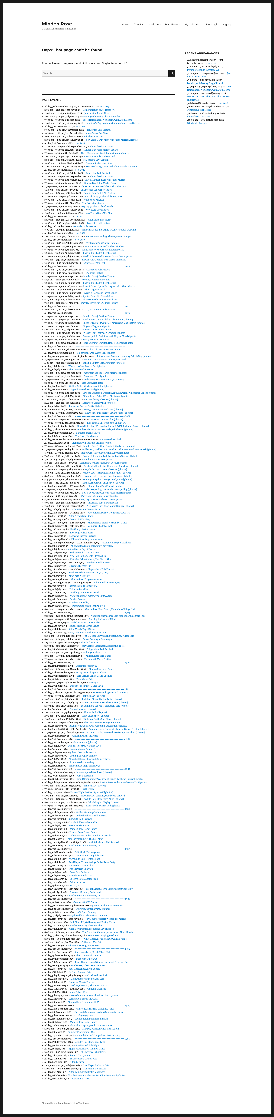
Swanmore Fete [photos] (96, 376)
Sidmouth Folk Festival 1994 (83, 586)
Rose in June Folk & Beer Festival (99, 253)
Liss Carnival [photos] (93, 383)
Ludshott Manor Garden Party (85, 509)
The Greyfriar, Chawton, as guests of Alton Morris (107, 932)
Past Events (172, 24)
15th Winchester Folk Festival (104, 842)
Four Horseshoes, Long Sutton (84, 969)
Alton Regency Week (95, 289)
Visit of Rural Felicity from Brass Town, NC (109, 512)
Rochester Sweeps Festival (82, 536)
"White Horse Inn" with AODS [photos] (104, 799)
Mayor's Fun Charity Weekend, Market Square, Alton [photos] (113, 732)
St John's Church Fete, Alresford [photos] (106, 469)
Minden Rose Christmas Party (90, 1042)
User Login (212, 24)
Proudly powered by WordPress (73, 1103)
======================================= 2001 (102, 416)
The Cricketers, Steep (93, 203)
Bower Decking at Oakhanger (97, 639)
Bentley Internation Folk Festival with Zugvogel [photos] (111, 456)
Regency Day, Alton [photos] (97, 326)
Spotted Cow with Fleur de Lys (98, 296)
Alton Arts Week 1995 (80, 576)
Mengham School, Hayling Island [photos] (105, 373)
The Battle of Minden (147, 24)
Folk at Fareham (85, 775)
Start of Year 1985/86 (87, 959)
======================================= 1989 (102, 769)
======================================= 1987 (102, 849)
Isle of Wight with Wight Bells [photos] (96, 353)
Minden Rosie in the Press (85, 735)
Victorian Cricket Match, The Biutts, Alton (91, 559)
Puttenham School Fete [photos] (98, 459)
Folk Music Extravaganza (87, 852)
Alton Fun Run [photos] (85, 742)
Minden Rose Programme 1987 (84, 895)
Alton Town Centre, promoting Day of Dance (91, 929)
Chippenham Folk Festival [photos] (86, 389)
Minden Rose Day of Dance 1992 (86, 686)
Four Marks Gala (84, 679)
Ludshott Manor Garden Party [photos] (102, 699)
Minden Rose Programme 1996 (87, 539)
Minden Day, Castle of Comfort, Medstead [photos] (109, 446)
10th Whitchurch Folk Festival (91, 815)
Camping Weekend (96, 988)
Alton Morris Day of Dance (81, 549)
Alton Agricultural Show (81, 516)
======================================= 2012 (102, 313)
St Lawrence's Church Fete (83, 1058)
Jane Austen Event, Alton (97, 113)
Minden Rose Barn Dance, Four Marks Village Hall (110, 609)
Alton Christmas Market (100, 219)
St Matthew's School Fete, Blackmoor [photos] (106, 396)
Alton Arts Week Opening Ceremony (102, 722)
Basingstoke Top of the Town (83, 998)
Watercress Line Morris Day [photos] (87, 366)
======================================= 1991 (102, 689)
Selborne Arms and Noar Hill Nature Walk (90, 835)
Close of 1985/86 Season (85, 902)
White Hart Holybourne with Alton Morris (103, 249)
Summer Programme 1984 (81, 1032)
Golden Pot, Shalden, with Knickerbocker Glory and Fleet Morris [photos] (119, 449)
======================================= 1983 (102, 1038)
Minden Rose (57, 23)
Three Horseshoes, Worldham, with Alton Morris (107, 120)
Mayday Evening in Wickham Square (99, 303)
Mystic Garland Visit (79, 825)
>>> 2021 (80, 216)
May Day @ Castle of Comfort (95, 339)
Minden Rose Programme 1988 (84, 845)
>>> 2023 (80, 143)
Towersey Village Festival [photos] (110, 692)
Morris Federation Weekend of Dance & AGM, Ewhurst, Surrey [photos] (113, 426)
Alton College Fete (78, 992)
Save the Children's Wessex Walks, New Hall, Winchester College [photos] (120, 393)
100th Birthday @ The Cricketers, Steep (103, 196)
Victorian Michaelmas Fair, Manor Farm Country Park (118, 616)
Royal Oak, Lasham (79, 872)
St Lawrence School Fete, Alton (96, 189)
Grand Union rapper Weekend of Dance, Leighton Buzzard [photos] (110, 779)
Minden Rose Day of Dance (83, 829)
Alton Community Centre (88, 955)
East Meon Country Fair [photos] (99, 403)
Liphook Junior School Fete (84, 749)
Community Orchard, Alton (99, 163)
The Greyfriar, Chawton (81, 869)
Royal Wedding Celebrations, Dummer (88, 915)
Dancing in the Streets (94, 1068)
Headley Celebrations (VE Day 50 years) (88, 572)
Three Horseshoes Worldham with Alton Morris (105, 153)
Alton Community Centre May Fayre (87, 1072)
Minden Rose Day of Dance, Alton (86, 925)
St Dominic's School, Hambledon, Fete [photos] (105, 706)
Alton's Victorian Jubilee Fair (89, 855)
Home (126, 24)
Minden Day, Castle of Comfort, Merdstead (92, 546)
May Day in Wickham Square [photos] (100, 496)
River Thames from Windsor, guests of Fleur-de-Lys (101, 962)
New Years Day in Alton (97, 209)
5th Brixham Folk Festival (83, 752)
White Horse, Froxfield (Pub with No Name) (105, 939)
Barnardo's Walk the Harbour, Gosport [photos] (104, 462)
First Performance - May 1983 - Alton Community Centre (96, 1075)
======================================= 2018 (102, 266)
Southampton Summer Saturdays (91, 1018)
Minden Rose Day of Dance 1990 (84, 745)
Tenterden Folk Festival (99, 130)
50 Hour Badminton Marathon (107, 905)
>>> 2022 (80, 170)
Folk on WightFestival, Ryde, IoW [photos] (91, 792)
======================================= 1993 (102, 612)
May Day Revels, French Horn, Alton (100, 1028)
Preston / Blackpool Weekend (116, 542)
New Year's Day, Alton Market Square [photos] (110, 506)
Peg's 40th (74, 885)
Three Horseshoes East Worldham (100, 299)
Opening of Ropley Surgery (83, 755)
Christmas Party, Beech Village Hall (93, 952)
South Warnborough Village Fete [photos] (103, 482)
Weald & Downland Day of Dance (100, 293)
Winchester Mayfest (94, 136)
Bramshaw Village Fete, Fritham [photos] (93, 443)
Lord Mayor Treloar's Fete (96, 1065)
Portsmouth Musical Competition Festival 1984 (96, 1035)
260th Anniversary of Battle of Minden (104, 246)
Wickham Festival (95, 273)
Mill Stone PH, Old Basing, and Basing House (92, 922)
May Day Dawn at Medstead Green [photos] (102, 499)
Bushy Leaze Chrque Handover (91, 672)
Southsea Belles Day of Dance (84, 626)
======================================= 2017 (102, 306)
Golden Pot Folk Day (80, 519)
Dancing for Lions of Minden (103, 619)
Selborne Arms (77, 882)
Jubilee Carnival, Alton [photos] (98, 329)
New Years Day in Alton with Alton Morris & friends (112, 140)
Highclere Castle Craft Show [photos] (102, 719)
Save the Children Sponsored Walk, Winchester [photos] (104, 429)
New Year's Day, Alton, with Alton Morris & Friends (111, 166)
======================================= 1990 (102, 739)
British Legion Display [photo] (103, 802)
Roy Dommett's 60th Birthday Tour (88, 632)
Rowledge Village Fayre (81, 532)
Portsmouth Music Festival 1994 (88, 606)
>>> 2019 (80, 239)
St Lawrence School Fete (93, 1052)
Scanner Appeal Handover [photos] (94, 772)
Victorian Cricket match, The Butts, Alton (91, 596)
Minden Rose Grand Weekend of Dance (107, 522)
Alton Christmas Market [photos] (106, 349)
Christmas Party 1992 (86, 666)
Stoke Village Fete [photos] (95, 715)
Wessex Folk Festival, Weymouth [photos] (104, 333)
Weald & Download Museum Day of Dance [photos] (108, 256)
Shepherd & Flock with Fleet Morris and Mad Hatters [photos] (114, 323)
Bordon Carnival (78, 599)
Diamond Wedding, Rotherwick (86, 892)
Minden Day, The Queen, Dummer (88, 965)
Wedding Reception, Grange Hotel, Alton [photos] (107, 479)
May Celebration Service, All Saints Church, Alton (93, 995)
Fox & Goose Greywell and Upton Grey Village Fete (109, 636)
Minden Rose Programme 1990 (84, 765)
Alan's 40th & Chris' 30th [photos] (103, 805)
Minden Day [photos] (94, 696)
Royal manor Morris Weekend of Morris (106, 919)
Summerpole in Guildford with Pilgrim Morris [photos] (110, 336)
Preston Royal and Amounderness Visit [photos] (124, 782)
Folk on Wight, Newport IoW (84, 552)
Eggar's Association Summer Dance (87, 1048)
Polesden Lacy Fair (78, 589)
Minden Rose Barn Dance (98, 656)
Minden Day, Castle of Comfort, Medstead (105, 359)
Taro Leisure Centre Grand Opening (94, 676)
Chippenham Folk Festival (101, 569)
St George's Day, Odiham (95, 160)
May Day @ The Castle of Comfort (97, 206)
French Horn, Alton (80, 1055)
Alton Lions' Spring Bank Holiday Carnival (91, 1025)
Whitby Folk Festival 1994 (107, 582)
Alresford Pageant (90, 642)
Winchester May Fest (94, 263)
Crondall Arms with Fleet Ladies (84, 622)
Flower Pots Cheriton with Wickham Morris (104, 259)
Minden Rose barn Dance (101, 669)
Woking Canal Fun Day (94, 652)
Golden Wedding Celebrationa (91, 812)
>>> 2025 (104, 106)
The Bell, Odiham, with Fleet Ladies (88, 556)
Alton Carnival (77, 1062)
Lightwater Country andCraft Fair (87, 978)
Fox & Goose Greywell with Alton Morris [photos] (107, 492)
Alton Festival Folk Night (86, 1045)
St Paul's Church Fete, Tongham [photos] (104, 363)
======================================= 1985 (102, 949)
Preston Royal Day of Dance (83, 832)
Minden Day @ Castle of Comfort (99, 276)
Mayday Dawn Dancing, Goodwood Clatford (103, 795)
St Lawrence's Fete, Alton (81, 865)
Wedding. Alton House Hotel (84, 592)
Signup (227, 24)
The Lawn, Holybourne (86, 436)
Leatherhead (88, 789)
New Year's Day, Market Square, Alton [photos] (109, 413)
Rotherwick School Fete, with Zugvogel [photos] (105, 452)
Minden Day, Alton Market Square (101, 150)
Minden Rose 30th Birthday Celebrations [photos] (108, 319)
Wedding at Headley (79, 602)
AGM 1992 (94, 682)
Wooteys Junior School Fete (96, 279)
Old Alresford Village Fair (95, 712)
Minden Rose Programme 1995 (86, 579)
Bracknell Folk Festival (95, 975)
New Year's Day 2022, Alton (99, 213)
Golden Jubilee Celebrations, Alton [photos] (91, 386)
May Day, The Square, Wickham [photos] (102, 409)
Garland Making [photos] (83, 709)
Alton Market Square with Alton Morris (105, 180)
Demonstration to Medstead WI (98, 110)
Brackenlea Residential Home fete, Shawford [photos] (111, 466)
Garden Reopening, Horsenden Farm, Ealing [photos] (110, 489)
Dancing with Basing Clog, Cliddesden (101, 116)
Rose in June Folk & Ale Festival (99, 156)
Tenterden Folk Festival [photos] (103, 243)
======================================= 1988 (102, 809)
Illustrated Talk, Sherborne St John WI (106, 423)
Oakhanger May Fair (92, 942)
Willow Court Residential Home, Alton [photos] (107, 472)
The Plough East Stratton (82, 529)
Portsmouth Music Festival (97, 659)
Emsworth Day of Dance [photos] (101, 399)
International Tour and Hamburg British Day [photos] (124, 356)
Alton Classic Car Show (96, 133)
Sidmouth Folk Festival (80, 819)
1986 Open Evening (86, 912)
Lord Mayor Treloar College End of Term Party (92, 862)
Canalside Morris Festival (81, 982)
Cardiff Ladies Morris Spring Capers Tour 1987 (109, 889)
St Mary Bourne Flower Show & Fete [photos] (105, 702)
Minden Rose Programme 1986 (83, 945)
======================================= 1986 (102, 899)
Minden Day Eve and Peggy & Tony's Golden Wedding (109, 229)
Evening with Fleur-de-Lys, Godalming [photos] (108, 476)
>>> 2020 (80, 233)
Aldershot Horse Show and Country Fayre (90, 759)
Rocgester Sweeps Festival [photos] (87, 406)
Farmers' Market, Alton (88, 433)
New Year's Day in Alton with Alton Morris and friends (113, 123)
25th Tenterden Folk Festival (100, 309)
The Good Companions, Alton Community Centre (98, 1012)
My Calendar (192, 24)
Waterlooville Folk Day (80, 875)
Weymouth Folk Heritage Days (84, 859)
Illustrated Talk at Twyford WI (103, 502)
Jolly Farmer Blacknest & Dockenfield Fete (103, 646)
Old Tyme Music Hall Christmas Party (95, 1008)
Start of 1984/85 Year (83, 1015)
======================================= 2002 (102, 346)
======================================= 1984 (102, 1005)
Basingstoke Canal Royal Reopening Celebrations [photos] (98, 725)
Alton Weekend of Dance (81, 369)
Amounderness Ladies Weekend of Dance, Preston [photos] (119, 729)
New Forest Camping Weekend (103, 935)
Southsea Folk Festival (109, 439)
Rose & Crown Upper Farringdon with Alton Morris (109, 286)
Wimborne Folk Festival (100, 526)
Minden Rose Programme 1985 (83, 1002)
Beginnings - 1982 (81, 1078)
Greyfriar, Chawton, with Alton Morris (88, 985)
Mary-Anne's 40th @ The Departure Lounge (108, 236)
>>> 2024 (80, 126)
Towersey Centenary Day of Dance (93, 909)
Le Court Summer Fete (80, 972)
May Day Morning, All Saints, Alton (85, 839)
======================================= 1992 (102, 662)
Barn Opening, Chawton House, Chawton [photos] (109, 343)
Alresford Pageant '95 (80, 566)
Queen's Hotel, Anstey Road (84, 879)
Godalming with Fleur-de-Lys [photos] (104, 379)
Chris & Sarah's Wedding (81, 762)
